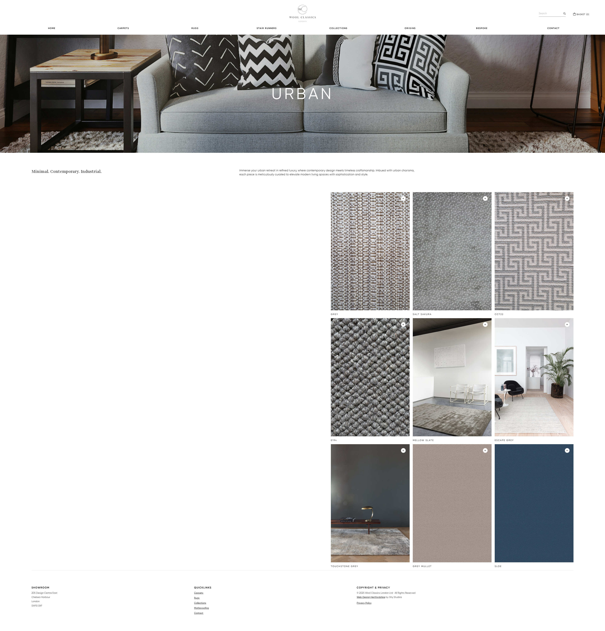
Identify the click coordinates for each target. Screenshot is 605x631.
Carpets (123, 28)
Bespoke (481, 28)
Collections (338, 28)
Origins (410, 28)
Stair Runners (267, 28)
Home (51, 28)
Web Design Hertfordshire (371, 597)
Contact (553, 28)
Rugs (195, 28)
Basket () (583, 14)
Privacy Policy (364, 603)
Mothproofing (201, 608)
